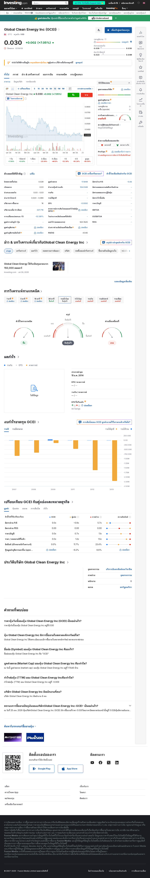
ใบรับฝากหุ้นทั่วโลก (79, 13)
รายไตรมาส (17, 429)
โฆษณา (83, 792)
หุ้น (7, 12)
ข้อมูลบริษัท (18, 82)
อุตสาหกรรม (126, 575)
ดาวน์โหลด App (11, 792)
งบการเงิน (48, 74)
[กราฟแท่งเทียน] (7, 88)
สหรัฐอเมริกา (126, 587)
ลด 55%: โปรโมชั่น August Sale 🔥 (89, 2)
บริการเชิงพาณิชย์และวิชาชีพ (119, 569)
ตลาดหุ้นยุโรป (129, 13)
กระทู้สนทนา (76, 74)
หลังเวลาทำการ (63, 13)
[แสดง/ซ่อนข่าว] (70, 88)
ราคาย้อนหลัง (31, 82)
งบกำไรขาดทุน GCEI (19, 422)
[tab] (10, 299)
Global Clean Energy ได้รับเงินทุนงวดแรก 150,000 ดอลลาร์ (26, 265)
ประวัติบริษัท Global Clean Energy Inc (34, 562)
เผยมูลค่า (125, 42)
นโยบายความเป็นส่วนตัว (118, 871)
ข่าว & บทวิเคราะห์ (30, 74)
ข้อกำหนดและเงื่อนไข (96, 871)
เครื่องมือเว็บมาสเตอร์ (14, 804)
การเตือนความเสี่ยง (139, 871)
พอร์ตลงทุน (9, 798)
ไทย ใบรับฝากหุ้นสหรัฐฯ (98, 13)
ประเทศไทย (17, 13)
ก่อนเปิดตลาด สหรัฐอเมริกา (45, 13)
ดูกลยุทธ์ (79, 62)
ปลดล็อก (52, 550)
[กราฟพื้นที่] (12, 88)
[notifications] (138, 2)
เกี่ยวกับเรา (84, 786)
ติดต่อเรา (83, 798)
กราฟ (15, 74)
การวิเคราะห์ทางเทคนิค (22, 291)
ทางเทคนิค (61, 74)
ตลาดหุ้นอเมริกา (115, 13)
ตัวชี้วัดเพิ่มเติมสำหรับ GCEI (119, 173)
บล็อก (7, 786)
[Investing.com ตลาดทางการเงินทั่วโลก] (15, 3)
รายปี (6, 429)
